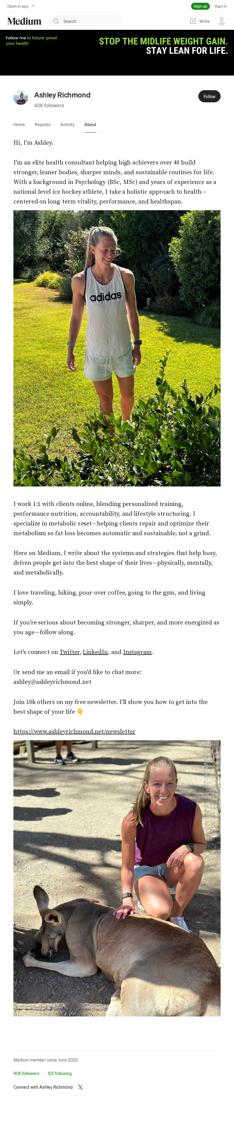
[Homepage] (24, 21)
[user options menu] (222, 20)
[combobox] (92, 21)
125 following (60, 1073)
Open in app (18, 6)
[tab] (19, 124)
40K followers (49, 105)
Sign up (200, 6)
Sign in (221, 6)
